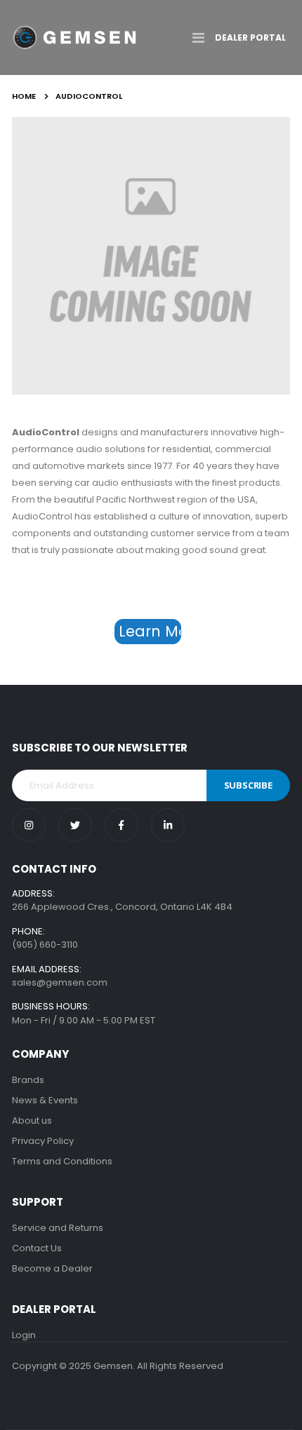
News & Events (45, 1100)
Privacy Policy (43, 1141)
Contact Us (37, 1248)
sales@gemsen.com (59, 982)
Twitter (75, 825)
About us (32, 1120)
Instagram (29, 825)
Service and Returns (57, 1227)
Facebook (121, 825)
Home (24, 96)
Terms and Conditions (62, 1161)
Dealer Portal (250, 37)
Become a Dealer (52, 1268)
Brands (28, 1080)
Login (24, 1335)
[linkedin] (168, 825)
